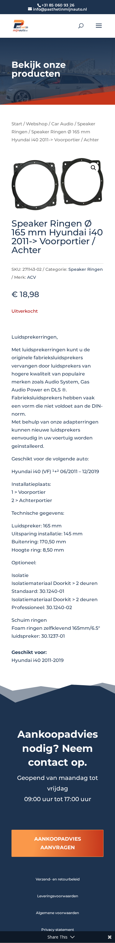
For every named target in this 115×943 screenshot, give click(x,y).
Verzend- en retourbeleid (58, 879)
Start (17, 124)
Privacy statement (57, 929)
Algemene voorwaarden (57, 913)
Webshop (36, 124)
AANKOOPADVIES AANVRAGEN (57, 843)
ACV (31, 277)
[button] (93, 168)
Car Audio (62, 124)
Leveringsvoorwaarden (57, 896)
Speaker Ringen (85, 269)
